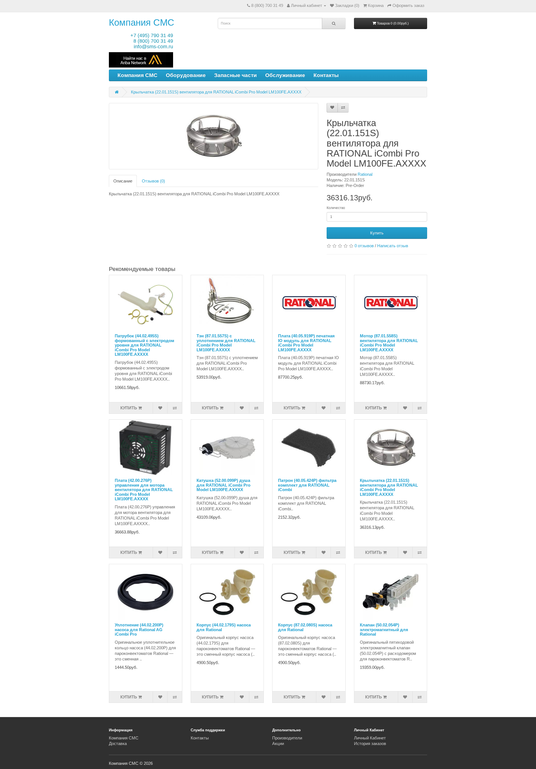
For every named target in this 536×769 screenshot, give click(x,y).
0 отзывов (364, 245)
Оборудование (186, 75)
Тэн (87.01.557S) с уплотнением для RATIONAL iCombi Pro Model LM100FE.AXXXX (226, 342)
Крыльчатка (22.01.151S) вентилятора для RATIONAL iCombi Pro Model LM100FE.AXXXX (216, 92)
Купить (377, 232)
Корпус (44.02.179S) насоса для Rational (224, 627)
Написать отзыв (392, 245)
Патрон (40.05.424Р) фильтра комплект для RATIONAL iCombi (307, 485)
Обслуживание (285, 75)
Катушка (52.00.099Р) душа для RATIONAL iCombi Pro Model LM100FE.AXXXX (223, 485)
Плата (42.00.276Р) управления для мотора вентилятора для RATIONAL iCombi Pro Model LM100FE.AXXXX (144, 489)
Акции (278, 743)
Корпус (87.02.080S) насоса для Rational (305, 627)
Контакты (326, 75)
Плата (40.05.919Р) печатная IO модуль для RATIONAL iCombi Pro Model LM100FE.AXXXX (306, 342)
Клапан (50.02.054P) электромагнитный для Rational (384, 629)
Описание (122, 181)
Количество (336, 208)
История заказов (370, 743)
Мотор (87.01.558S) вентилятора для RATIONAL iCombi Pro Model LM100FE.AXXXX (389, 342)
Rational (365, 174)
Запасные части (235, 75)
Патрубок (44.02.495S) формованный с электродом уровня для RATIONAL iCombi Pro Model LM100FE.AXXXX (144, 345)
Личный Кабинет (370, 738)
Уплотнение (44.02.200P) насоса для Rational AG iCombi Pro (139, 629)
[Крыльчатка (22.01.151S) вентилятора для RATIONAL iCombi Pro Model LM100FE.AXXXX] (213, 136)
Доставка (118, 743)
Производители (287, 738)
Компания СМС (141, 22)
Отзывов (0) (153, 181)
